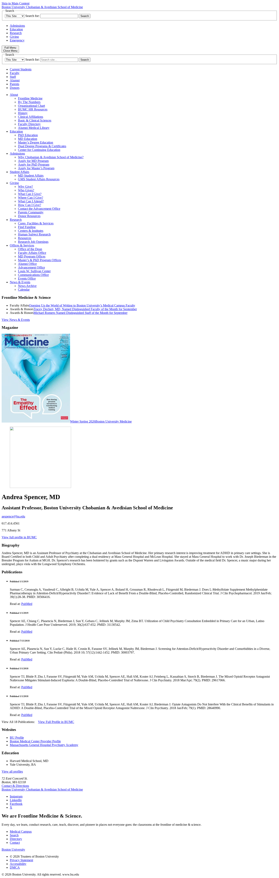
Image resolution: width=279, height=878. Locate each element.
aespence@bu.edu (13, 516)
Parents (14, 84)
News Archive (27, 286)
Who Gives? (26, 190)
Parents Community (31, 212)
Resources (24, 238)
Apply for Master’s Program (36, 168)
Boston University (13, 849)
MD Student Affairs (31, 175)
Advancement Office (31, 267)
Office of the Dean (30, 249)
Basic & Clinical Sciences (34, 120)
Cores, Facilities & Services (36, 223)
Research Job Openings (33, 241)
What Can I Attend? (31, 201)
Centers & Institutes (30, 230)
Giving (14, 36)
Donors (14, 87)
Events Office (27, 278)
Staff (13, 76)
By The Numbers (29, 102)
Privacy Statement (21, 860)
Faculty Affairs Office (32, 252)
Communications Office (33, 275)
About (14, 94)
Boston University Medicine (113, 421)
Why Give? (25, 186)
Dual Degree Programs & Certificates (42, 146)
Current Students (20, 69)
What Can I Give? (29, 194)
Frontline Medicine (30, 98)
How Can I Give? (29, 205)
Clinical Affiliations (30, 116)
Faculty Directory (29, 124)
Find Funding (27, 227)
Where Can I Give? (30, 197)
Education (16, 29)
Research (16, 33)
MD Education (27, 139)
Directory (16, 839)
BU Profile (17, 737)
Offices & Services (22, 245)
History (23, 113)
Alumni (15, 80)
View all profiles (12, 771)
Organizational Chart (31, 105)
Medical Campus (21, 831)
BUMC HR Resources (32, 109)
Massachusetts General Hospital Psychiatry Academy (44, 745)
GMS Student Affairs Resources (38, 179)
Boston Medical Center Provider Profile (35, 741)
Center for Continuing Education (39, 150)
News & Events (20, 282)
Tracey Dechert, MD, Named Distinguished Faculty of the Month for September (85, 309)
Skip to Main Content (15, 3)
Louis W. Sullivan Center (34, 271)
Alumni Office (27, 264)
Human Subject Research (34, 234)
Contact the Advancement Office (39, 208)
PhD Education (28, 135)
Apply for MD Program (33, 161)
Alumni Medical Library (33, 127)
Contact (15, 842)
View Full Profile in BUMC (56, 722)
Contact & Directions (15, 786)
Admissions (17, 25)
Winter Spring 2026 (82, 421)
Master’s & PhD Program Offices (39, 260)
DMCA (15, 867)
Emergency (17, 40)
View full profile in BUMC (19, 537)
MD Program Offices (31, 256)
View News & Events (16, 319)
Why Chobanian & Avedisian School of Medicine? (51, 157)
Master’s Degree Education (35, 142)
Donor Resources (29, 216)
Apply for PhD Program (33, 164)
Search (14, 835)
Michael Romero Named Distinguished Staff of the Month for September (80, 313)
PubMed (26, 604)
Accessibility (18, 864)
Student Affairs (19, 172)
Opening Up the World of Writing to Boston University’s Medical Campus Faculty (82, 305)
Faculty (14, 73)
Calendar (24, 289)
